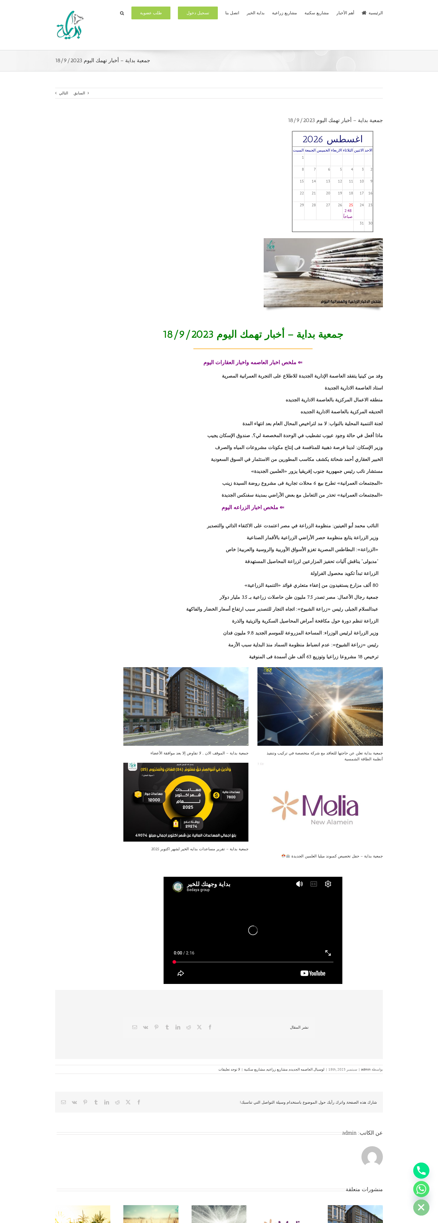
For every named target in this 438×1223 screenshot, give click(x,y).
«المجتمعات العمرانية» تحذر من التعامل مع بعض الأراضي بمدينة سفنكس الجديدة (302, 495)
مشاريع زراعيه (277, 1069)
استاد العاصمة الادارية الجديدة (354, 388)
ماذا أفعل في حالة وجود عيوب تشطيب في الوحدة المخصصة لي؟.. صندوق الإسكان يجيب (295, 435)
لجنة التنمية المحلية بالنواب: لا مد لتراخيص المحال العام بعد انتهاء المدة (313, 423)
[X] (199, 1027)
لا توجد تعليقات (229, 1069)
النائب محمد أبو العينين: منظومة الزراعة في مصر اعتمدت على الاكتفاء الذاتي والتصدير (292, 525)
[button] (122, 12)
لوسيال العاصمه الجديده (306, 1069)
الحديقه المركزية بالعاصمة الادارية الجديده (342, 411)
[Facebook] (210, 1027)
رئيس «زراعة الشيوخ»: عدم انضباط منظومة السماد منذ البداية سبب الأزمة (303, 645)
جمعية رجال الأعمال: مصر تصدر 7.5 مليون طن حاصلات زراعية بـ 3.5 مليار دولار (299, 597)
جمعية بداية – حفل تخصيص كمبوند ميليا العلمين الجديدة (336, 856)
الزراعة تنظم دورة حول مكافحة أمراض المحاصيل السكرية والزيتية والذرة (305, 621)
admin (366, 1069)
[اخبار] (323, 240)
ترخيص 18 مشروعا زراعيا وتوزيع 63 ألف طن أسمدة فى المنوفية (313, 656)
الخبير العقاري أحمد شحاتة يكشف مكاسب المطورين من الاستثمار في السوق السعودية (297, 459)
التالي (63, 93)
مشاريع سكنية (254, 1069)
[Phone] (421, 1171)
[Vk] (145, 1027)
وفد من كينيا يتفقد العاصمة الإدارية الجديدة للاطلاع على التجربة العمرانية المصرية (302, 376)
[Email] (134, 1027)
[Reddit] (188, 1027)
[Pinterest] (156, 1027)
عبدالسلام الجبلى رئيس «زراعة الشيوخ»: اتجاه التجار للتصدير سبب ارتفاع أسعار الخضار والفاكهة (282, 609)
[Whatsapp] (421, 1189)
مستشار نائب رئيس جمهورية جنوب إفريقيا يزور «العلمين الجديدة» (317, 471)
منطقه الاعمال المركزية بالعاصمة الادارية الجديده (333, 400)
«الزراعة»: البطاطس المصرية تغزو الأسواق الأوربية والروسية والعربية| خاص (302, 549)
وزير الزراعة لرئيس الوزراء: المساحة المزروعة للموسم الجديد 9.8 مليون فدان (300, 633)
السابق (79, 93)
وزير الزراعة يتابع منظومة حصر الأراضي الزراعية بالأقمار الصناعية (312, 537)
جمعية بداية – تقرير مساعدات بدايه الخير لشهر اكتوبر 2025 (199, 849)
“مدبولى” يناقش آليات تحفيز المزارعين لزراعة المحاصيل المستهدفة (311, 561)
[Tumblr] (167, 1027)
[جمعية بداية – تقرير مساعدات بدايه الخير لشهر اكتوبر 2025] (186, 802)
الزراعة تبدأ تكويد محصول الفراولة (344, 573)
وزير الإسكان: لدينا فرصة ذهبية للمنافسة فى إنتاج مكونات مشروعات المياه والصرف (299, 447)
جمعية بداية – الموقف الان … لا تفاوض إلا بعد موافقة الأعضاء (199, 753)
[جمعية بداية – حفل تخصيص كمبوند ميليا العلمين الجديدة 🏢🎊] (320, 805)
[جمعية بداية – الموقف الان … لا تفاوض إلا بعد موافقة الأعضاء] (186, 706)
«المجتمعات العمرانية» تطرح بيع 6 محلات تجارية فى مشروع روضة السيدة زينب (302, 483)
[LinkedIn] (178, 1027)
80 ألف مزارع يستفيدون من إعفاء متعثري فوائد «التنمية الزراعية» (311, 585)
